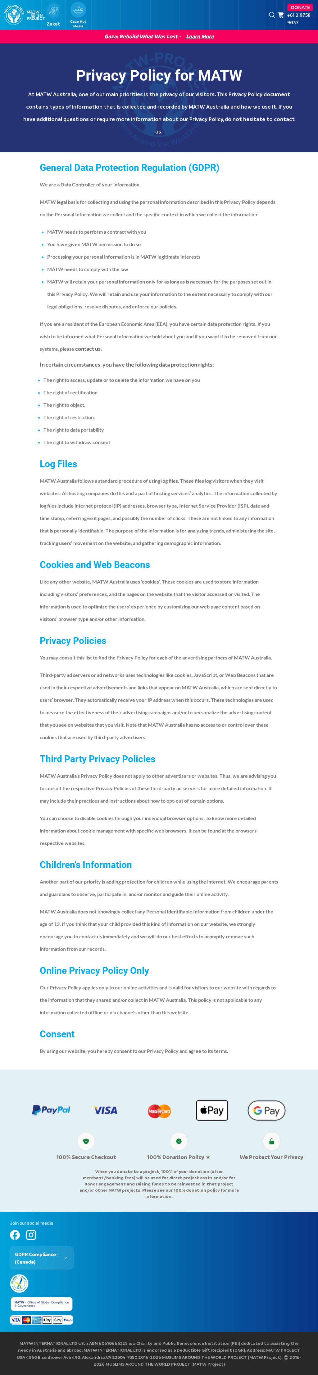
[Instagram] (31, 1235)
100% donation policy (197, 1190)
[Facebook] (15, 1235)
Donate (300, 7)
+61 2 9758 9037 (299, 19)
